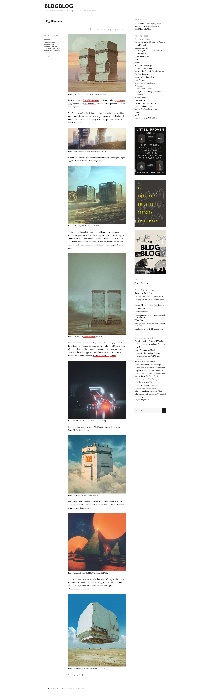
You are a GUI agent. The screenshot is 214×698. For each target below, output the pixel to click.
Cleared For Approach (143, 89)
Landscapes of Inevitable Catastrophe (149, 329)
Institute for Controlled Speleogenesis (149, 71)
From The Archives (144, 290)
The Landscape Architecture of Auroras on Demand (150, 44)
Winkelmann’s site (75, 589)
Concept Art (49, 45)
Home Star (139, 112)
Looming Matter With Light (146, 118)
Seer (136, 60)
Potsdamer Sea (140, 100)
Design (47, 47)
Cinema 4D (91, 104)
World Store (139, 86)
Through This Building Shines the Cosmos (148, 93)
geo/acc (137, 62)
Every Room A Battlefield (145, 83)
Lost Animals (140, 80)
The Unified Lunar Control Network (149, 296)
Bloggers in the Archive (144, 293)
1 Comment (48, 56)
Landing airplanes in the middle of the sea (149, 301)
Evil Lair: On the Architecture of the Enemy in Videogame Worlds (148, 379)
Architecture (49, 43)
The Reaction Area (142, 74)
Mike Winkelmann (94, 94)
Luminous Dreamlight (143, 106)
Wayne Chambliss (141, 370)
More (149, 29)
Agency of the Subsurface (144, 77)
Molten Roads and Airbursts (146, 109)
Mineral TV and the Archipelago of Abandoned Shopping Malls (151, 344)
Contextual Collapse (142, 39)
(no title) (138, 115)
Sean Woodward (141, 350)
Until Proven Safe (141, 308)
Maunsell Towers (148, 362)
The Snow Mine (156, 391)
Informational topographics (104, 356)
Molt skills (139, 376)
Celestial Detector (141, 48)
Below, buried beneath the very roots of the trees (150, 325)
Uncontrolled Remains (143, 68)
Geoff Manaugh (141, 365)
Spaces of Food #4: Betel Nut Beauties (149, 305)
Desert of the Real (141, 312)
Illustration (49, 49)
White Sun (139, 320)
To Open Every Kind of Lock (146, 103)
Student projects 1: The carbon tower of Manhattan (150, 316)
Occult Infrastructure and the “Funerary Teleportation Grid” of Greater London (149, 355)
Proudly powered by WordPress (73, 689)
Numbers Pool (140, 98)
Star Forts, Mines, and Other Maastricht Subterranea (150, 52)
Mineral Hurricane (142, 57)
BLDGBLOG (58, 6)
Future (54, 47)
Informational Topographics (106, 29)
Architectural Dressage (143, 65)
